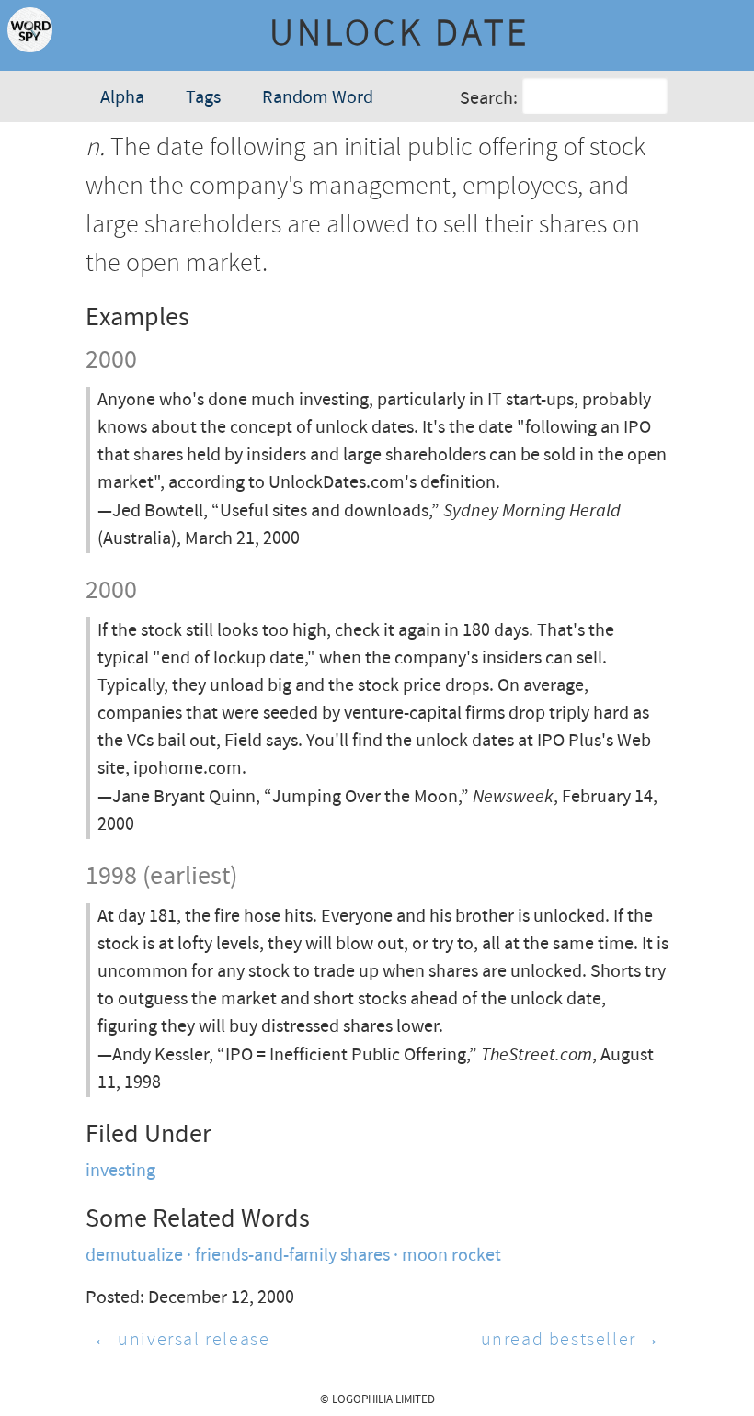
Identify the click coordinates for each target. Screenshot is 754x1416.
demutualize (134, 1255)
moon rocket (451, 1255)
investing (120, 1171)
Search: (489, 98)
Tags (203, 97)
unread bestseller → (571, 1340)
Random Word (317, 97)
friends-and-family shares (292, 1255)
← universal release (181, 1340)
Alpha (122, 97)
